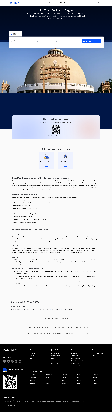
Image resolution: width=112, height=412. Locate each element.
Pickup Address (16, 40)
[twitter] (8, 361)
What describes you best (71, 40)
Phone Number (55, 40)
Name (39, 40)
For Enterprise (53, 3)
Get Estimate (87, 41)
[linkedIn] (16, 361)
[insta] (12, 361)
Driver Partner (64, 3)
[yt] (20, 361)
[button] (15, 34)
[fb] (4, 361)
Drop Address (29, 40)
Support (100, 3)
